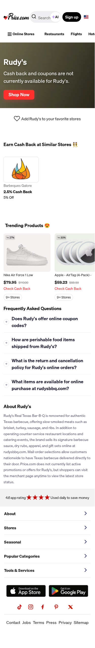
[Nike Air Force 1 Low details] (27, 252)
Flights (76, 34)
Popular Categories (22, 556)
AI (57, 17)
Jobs (26, 622)
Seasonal (12, 542)
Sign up (71, 17)
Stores (10, 527)
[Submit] (34, 18)
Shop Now (19, 94)
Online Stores (23, 34)
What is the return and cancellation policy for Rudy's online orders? (44, 364)
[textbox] (86, 17)
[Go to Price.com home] (16, 17)
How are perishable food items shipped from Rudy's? (40, 343)
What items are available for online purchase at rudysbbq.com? (44, 385)
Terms (38, 622)
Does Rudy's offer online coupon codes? (41, 322)
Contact (13, 622)
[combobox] (45, 17)
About (10, 513)
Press (51, 622)
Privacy (65, 622)
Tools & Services (19, 570)
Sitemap (81, 622)
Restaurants (54, 34)
